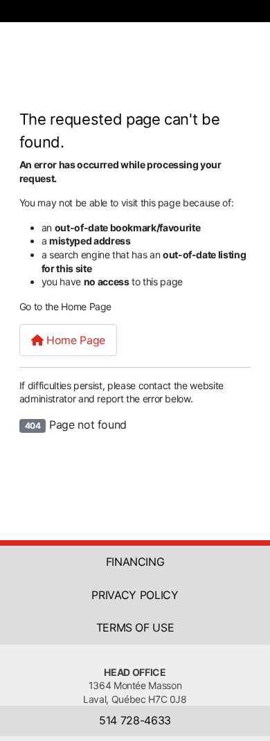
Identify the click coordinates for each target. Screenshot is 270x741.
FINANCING (135, 562)
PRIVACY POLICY (134, 595)
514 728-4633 (135, 720)
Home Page (74, 340)
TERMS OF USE (135, 627)
